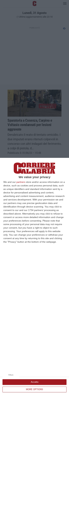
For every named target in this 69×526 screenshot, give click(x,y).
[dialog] (34, 342)
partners (20, 182)
